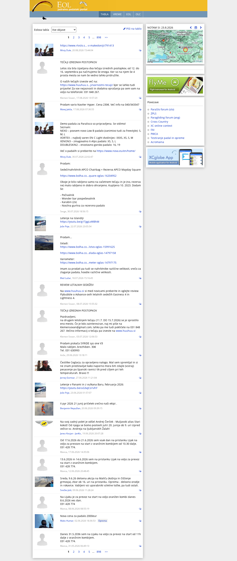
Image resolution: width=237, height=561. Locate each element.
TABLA (105, 14)
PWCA (154, 134)
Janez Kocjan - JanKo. (70, 433)
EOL (128, 14)
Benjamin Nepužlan (70, 408)
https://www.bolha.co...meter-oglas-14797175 (88, 262)
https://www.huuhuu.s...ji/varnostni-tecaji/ (86, 85)
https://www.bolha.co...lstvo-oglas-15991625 (87, 247)
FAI (152, 129)
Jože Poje (64, 226)
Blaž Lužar (65, 278)
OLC (138, 14)
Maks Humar (67, 520)
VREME (117, 14)
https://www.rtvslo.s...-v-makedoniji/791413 (87, 45)
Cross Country (159, 121)
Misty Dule (65, 50)
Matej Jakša (66, 109)
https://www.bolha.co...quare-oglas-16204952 (88, 175)
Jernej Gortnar (67, 377)
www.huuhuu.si (74, 291)
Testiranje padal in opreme (167, 138)
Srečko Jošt (65, 490)
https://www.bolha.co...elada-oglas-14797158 (88, 253)
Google (199, 61)
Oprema (102, 520)
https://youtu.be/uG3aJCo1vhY (78, 388)
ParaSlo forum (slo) (162, 109)
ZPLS (153, 113)
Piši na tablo (133, 28)
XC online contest (161, 125)
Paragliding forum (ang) (165, 117)
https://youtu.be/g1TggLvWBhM (79, 221)
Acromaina (157, 142)
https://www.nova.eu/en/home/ (116, 151)
